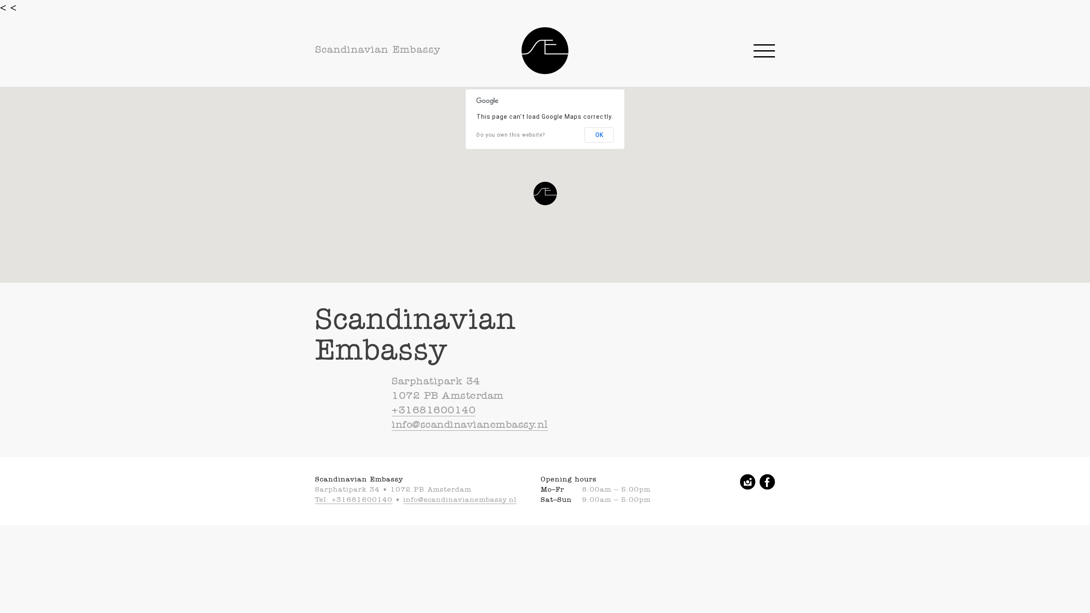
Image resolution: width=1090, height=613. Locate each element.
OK (599, 135)
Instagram (747, 482)
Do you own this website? (510, 135)
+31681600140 (434, 410)
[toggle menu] (764, 50)
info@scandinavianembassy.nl (470, 424)
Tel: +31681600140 (354, 500)
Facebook (767, 482)
